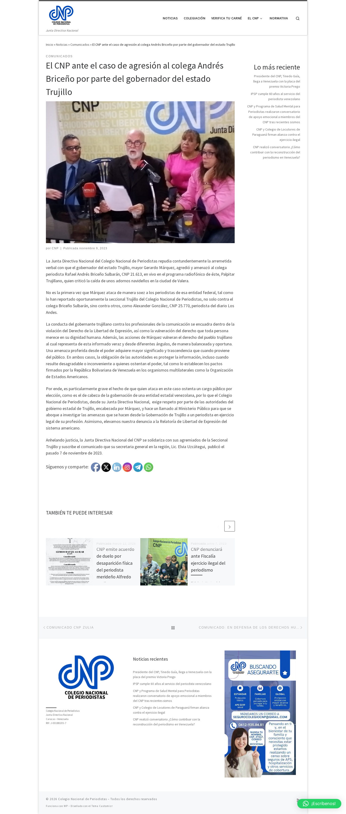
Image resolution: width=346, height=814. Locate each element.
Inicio (49, 44)
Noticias (62, 44)
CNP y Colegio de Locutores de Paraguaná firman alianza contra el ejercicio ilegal (276, 134)
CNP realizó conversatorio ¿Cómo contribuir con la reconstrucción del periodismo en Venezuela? (275, 152)
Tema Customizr (102, 806)
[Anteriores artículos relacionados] (218, 526)
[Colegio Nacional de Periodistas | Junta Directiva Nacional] (61, 14)
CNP (55, 248)
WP (66, 806)
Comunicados (79, 44)
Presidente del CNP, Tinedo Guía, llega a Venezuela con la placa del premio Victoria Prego (276, 81)
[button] (319, 803)
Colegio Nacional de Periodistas (82, 799)
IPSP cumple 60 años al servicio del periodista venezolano (172, 684)
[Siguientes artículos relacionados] (229, 526)
